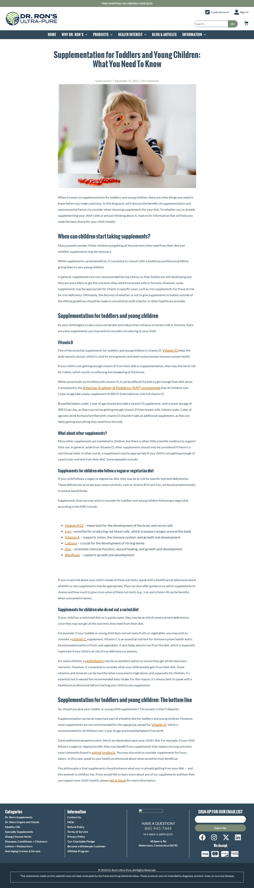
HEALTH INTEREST (130, 34)
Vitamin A (72, 537)
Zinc (68, 549)
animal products (103, 752)
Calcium (71, 543)
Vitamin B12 (74, 525)
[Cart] (246, 23)
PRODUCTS (101, 34)
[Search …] (211, 24)
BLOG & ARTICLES (164, 34)
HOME (52, 34)
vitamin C (79, 639)
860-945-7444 (158, 828)
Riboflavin (72, 555)
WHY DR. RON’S (73, 34)
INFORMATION (192, 34)
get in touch (117, 780)
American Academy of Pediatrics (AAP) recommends (122, 387)
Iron (68, 531)
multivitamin (94, 661)
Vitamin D (170, 350)
